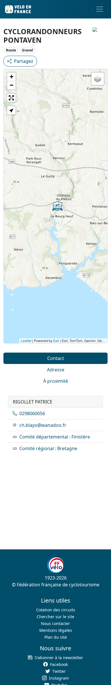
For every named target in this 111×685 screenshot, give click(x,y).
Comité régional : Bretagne (48, 448)
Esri (56, 340)
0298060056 (32, 413)
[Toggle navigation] (100, 9)
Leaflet (26, 340)
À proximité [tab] (55, 381)
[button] (57, 206)
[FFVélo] (55, 565)
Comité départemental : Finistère (54, 437)
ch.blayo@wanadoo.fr (42, 425)
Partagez (23, 61)
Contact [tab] (55, 358)
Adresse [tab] (55, 370)
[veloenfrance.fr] (17, 9)
